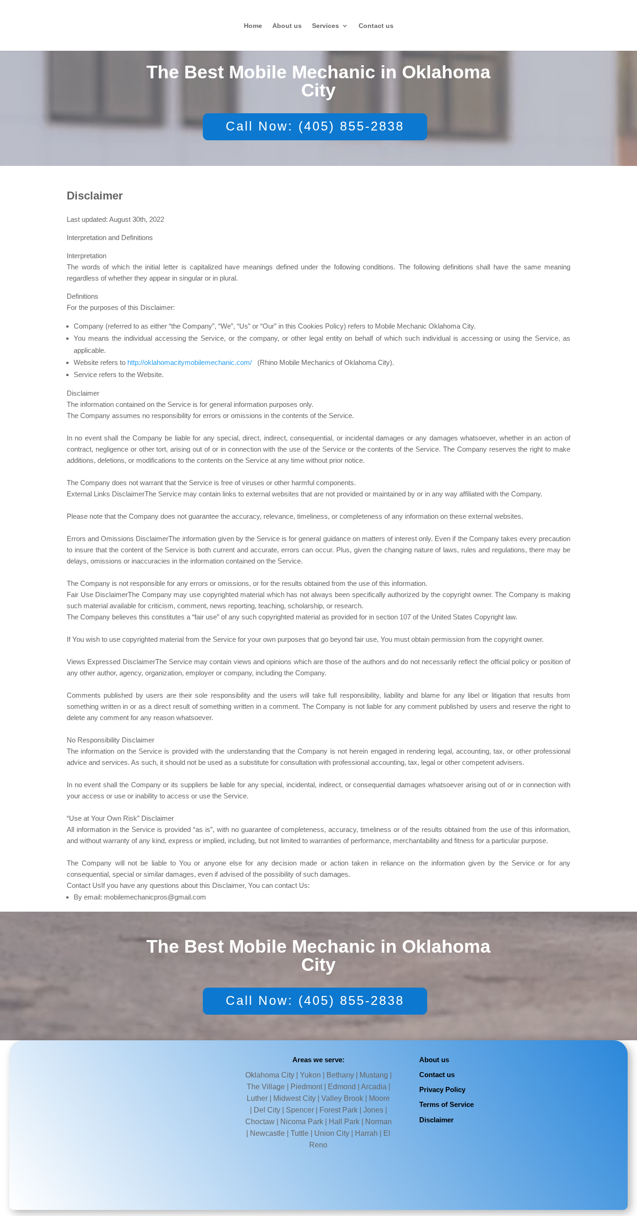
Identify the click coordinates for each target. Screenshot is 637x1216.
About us (287, 25)
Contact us (376, 25)
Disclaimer (436, 1120)
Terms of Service (446, 1104)
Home (253, 25)
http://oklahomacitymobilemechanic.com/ (189, 362)
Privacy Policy (442, 1089)
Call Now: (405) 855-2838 (315, 126)
